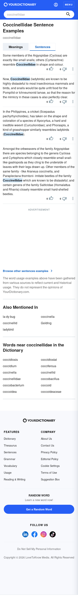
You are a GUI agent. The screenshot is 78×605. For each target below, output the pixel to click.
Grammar (9, 459)
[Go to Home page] (20, 4)
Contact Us (47, 445)
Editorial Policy (49, 459)
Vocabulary (10, 466)
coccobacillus (50, 379)
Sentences (42, 47)
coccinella (48, 316)
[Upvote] (51, 69)
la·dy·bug (9, 316)
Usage (8, 472)
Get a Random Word (39, 509)
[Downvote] (64, 69)
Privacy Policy (49, 452)
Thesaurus (10, 445)
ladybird (8, 329)
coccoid (46, 385)
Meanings (16, 47)
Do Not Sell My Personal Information (39, 549)
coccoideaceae (51, 391)
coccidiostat (49, 359)
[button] (56, 4)
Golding (46, 323)
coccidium (9, 366)
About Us (46, 438)
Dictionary (10, 438)
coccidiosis (10, 359)
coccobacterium (13, 385)
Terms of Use (49, 472)
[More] (73, 69)
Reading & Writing (14, 479)
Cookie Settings (50, 466)
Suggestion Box (50, 479)
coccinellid (10, 323)
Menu (69, 4)
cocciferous (48, 366)
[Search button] (68, 14)
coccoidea (10, 391)
